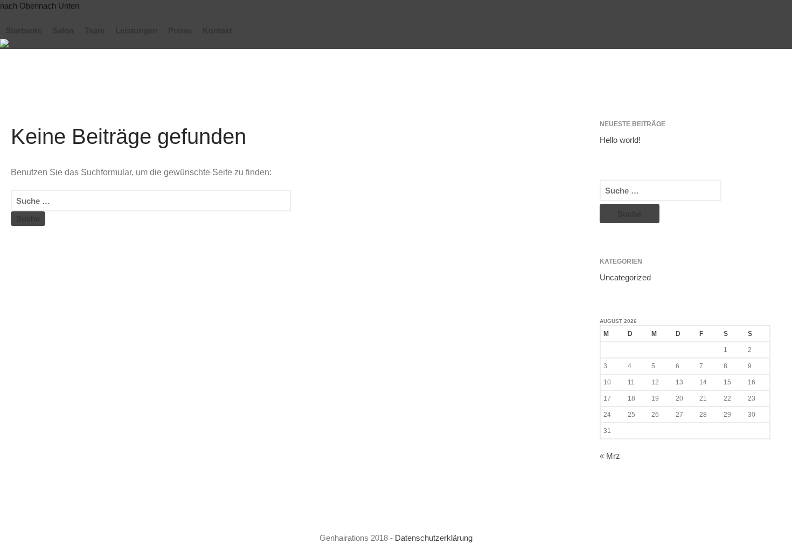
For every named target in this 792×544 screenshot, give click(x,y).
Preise (180, 30)
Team (95, 30)
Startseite (23, 30)
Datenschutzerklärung (434, 537)
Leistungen (136, 30)
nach (19, 5)
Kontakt (217, 30)
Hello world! (620, 139)
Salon (63, 30)
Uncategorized (625, 277)
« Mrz (610, 455)
